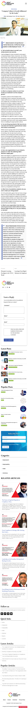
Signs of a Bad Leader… (6, 414)
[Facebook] (2, 613)
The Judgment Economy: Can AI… (15, 352)
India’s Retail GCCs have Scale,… (15, 372)
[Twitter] (5, 613)
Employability (6, 464)
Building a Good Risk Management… (9, 406)
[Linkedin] (8, 613)
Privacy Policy (15, 444)
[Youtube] (11, 613)
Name (6, 316)
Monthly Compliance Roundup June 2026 (17, 378)
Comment (7, 305)
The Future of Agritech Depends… (15, 365)
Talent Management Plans (7, 390)
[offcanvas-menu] (26, 3)
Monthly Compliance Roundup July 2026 (17, 358)
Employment (6, 460)
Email (5, 322)
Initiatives (5, 473)
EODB (4, 468)
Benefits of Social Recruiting (7, 398)
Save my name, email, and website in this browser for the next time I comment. (17, 332)
